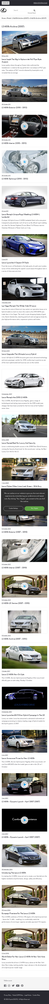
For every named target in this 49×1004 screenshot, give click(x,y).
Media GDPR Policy (17, 995)
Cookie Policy (36, 995)
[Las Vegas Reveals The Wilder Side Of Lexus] (24, 289)
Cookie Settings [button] (13, 508)
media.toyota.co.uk (40, 3)
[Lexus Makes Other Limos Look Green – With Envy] (24, 469)
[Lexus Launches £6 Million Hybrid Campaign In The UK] (24, 698)
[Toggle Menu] (46, 10)
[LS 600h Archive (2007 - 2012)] (24, 622)
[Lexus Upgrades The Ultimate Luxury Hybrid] (24, 337)
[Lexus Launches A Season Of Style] (24, 245)
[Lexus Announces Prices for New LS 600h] (24, 741)
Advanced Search (32, 13)
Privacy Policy (7, 995)
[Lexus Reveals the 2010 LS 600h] (24, 380)
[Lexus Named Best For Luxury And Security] (24, 426)
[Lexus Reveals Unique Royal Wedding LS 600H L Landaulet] (24, 197)
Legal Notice (27, 995)
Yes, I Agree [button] (34, 508)
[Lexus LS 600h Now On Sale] (24, 657)
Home (4, 18)
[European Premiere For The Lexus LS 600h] (24, 896)
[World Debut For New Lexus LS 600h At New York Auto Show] (24, 939)
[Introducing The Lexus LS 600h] (24, 855)
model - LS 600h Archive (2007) (18, 18)
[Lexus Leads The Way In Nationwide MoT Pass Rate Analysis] (24, 42)
